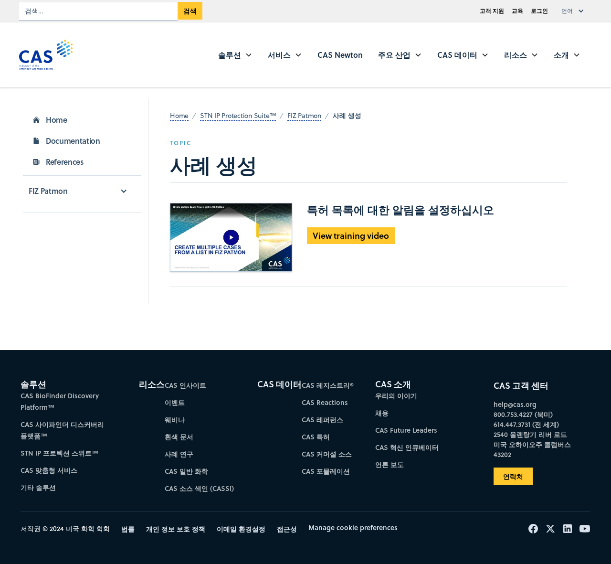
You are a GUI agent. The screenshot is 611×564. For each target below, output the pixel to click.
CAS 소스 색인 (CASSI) (199, 488)
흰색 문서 (179, 437)
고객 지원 (492, 11)
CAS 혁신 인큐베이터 (407, 447)
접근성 (287, 529)
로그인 (539, 11)
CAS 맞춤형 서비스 (49, 470)
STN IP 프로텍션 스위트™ (59, 453)
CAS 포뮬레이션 (326, 471)
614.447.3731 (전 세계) (526, 424)
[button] (575, 11)
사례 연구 (179, 454)
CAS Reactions (325, 402)
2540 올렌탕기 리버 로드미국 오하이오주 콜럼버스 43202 (532, 444)
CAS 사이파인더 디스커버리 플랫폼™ (62, 430)
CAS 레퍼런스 (322, 420)
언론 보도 (389, 464)
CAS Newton (340, 54)
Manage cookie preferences (353, 527)
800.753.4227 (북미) (523, 414)
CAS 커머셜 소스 (327, 454)
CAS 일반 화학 (186, 471)
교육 (517, 11)
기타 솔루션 (38, 487)
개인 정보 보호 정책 (175, 529)
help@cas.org (515, 404)
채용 (382, 413)
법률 (128, 529)
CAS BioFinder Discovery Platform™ (60, 401)
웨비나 (175, 420)
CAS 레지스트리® (328, 385)
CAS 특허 (316, 437)
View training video (351, 235)
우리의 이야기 (396, 396)
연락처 (513, 476)
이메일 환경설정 (241, 529)
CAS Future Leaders (406, 430)
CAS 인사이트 (185, 385)
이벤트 (175, 402)
